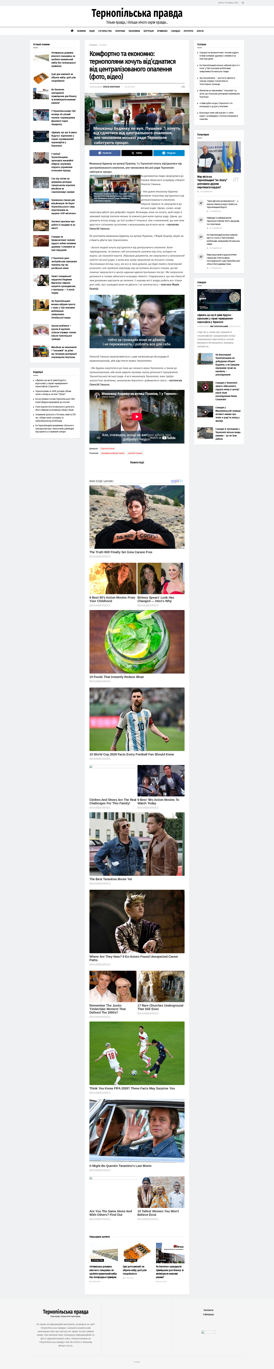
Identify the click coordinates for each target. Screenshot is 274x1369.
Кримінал (162, 31)
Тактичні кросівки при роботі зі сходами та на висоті (63, 225)
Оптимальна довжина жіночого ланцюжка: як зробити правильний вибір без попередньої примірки (63, 59)
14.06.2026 (162, 1282)
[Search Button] (243, 3)
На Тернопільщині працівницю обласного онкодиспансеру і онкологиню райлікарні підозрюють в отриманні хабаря (54, 428)
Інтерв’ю (188, 31)
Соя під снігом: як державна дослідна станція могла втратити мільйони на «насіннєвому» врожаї (63, 185)
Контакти (208, 1310)
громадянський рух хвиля (112, 453)
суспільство (97, 1260)
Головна (93, 45)
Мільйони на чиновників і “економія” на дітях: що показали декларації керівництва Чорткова (219, 93)
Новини (81, 31)
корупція (204, 308)
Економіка (134, 31)
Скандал (175, 31)
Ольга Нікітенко (111, 87)
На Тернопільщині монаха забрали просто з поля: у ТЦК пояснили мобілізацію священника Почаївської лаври (219, 68)
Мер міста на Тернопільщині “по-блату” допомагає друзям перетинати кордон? (212, 182)
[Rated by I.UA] (208, 1333)
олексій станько (135, 453)
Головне (103, 45)
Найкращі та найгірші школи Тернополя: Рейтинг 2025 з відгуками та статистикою (223, 221)
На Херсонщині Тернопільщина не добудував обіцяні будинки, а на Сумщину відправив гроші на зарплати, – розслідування (227, 364)
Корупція (149, 31)
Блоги (200, 31)
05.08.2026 (95, 1282)
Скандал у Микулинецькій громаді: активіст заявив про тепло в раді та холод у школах (228, 414)
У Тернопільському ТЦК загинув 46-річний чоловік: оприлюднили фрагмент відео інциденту (63, 118)
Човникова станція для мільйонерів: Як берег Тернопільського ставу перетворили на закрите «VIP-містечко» (63, 207)
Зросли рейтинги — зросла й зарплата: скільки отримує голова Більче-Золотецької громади (63, 332)
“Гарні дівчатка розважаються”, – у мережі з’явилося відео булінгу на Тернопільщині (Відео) (222, 204)
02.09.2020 (130, 87)
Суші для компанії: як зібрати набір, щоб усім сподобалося (135, 1270)
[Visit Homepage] (137, 16)
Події (92, 31)
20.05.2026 (235, 326)
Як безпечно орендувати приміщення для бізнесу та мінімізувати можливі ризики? (64, 96)
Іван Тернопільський (219, 326)
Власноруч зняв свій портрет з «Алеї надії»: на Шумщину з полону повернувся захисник (218, 115)
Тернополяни (107, 448)
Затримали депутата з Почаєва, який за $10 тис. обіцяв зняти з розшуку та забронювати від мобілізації (55, 417)
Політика (120, 31)
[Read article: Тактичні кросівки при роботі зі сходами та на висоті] (41, 225)
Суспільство (105, 31)
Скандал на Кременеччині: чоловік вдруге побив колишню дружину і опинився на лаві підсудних (63, 243)
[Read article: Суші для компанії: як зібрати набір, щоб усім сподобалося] (137, 1253)
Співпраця (208, 1314)
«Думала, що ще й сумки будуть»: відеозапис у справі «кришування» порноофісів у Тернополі (64, 139)
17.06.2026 (128, 1278)
